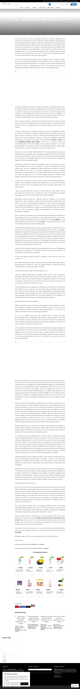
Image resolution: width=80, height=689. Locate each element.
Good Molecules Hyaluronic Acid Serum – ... (29, 593)
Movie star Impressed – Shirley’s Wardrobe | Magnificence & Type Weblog (46, 627)
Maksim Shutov (37, 548)
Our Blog (34, 7)
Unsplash (41, 544)
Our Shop (27, 7)
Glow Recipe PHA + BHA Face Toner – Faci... (50, 593)
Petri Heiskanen (33, 544)
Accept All (24, 683)
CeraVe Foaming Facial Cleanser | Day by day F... (19, 571)
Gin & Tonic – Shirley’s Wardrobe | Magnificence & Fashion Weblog (58, 626)
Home (21, 7)
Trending (57, 7)
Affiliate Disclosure (58, 676)
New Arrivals (42, 7)
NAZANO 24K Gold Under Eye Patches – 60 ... (39, 571)
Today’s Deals (50, 7)
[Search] (50, 4)
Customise (8, 683)
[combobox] (40, 670)
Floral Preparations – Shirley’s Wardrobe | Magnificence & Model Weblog (33, 626)
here (60, 139)
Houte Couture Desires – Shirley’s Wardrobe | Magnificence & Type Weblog (21, 629)
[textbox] (40, 670)
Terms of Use (57, 675)
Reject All (16, 683)
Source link (18, 603)
